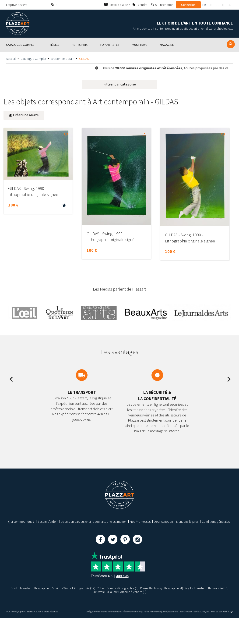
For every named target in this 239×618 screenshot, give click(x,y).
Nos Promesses (140, 521)
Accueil (11, 59)
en (210, 5)
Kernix (226, 611)
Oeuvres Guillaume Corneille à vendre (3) (119, 592)
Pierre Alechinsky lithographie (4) (161, 588)
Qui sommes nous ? (21, 521)
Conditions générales (216, 521)
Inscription (166, 5)
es (229, 5)
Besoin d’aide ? (48, 521)
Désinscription (163, 521)
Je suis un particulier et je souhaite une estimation (94, 521)
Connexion (188, 5)
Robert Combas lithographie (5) (117, 588)
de (217, 5)
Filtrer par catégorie (119, 84)
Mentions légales (187, 521)
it (223, 5)
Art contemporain (62, 59)
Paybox (205, 611)
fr (204, 5)
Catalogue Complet (33, 59)
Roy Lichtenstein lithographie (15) (33, 588)
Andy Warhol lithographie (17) (75, 588)
